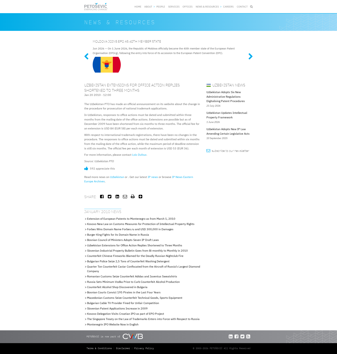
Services (174, 6)
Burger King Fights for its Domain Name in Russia (118, 234)
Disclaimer (123, 348)
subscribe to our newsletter (227, 151)
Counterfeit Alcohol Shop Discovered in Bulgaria (117, 287)
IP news (153, 177)
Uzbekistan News (228, 84)
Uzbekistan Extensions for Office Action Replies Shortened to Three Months (134, 245)
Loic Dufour (139, 154)
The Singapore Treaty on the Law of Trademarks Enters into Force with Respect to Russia (143, 319)
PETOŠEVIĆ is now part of (104, 336)
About (148, 6)
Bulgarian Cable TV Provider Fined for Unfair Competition (123, 303)
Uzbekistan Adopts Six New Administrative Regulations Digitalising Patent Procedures (225, 96)
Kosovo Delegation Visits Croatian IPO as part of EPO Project (125, 313)
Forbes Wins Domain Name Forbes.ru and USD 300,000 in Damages (130, 229)
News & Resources (207, 6)
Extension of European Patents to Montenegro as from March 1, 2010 (131, 218)
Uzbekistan (117, 177)
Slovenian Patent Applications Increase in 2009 (117, 308)
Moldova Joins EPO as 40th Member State (127, 41)
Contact (242, 6)
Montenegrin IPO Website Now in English (112, 324)
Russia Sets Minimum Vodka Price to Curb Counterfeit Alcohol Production (133, 282)
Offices (188, 6)
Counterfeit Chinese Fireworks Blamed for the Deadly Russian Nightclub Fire (135, 256)
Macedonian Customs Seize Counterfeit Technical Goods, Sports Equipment (134, 297)
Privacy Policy (144, 348)
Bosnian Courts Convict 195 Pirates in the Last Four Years (124, 292)
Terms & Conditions (100, 348)
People (160, 6)
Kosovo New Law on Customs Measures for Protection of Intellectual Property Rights (140, 224)
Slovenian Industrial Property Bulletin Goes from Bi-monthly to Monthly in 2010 (137, 250)
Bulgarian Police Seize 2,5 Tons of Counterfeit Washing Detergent (128, 261)
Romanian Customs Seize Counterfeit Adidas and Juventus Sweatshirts (132, 276)
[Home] (96, 6)
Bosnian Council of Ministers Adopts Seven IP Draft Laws (123, 240)
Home (137, 6)
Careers (228, 6)
